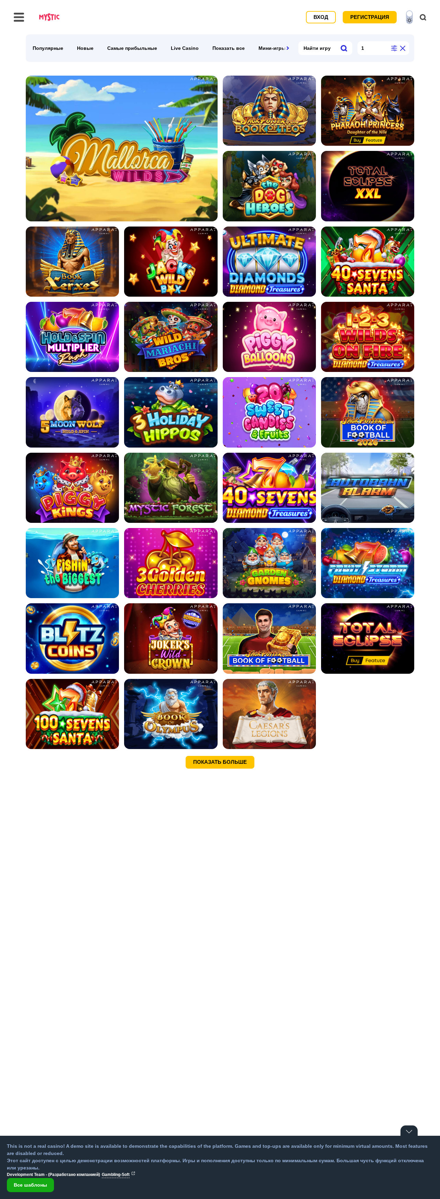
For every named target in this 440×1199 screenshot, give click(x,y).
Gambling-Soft (116, 1174)
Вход (321, 17)
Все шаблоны (30, 1185)
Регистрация (369, 17)
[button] (288, 48)
